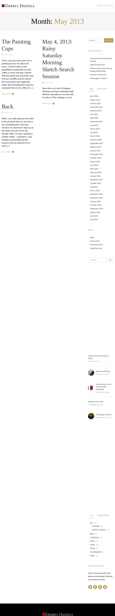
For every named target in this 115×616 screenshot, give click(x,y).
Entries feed (95, 241)
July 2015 (94, 187)
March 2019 (95, 129)
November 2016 (96, 154)
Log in (92, 237)
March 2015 (95, 191)
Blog (92, 534)
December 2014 (96, 194)
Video (92, 556)
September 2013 (96, 209)
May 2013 (94, 220)
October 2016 (95, 158)
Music (92, 541)
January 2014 (95, 201)
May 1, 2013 (8, 112)
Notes (92, 545)
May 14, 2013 (8, 54)
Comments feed (96, 245)
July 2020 (94, 114)
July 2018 (94, 132)
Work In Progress (99, 530)
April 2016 (94, 169)
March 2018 (95, 136)
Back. (8, 106)
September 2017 (96, 143)
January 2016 (95, 176)
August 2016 (95, 162)
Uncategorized (96, 552)
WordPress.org (96, 248)
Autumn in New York (98, 75)
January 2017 (95, 151)
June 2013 (94, 216)
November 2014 (96, 198)
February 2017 (96, 147)
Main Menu (104, 6)
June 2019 (94, 125)
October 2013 (95, 205)
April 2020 (94, 118)
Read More (6, 94)
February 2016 (96, 172)
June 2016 (94, 165)
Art (91, 523)
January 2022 (95, 103)
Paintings (96, 526)
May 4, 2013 (49, 82)
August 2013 (95, 212)
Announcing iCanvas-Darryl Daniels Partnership (104, 386)
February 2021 (96, 111)
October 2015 (95, 183)
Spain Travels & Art (97, 65)
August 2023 (95, 100)
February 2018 (96, 140)
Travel (92, 548)
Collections (94, 537)
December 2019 (96, 122)
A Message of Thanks (98, 78)
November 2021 (96, 107)
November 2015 (96, 180)
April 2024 (94, 96)
